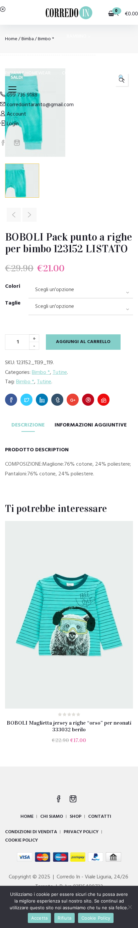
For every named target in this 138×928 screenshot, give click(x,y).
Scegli (72, 745)
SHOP (75, 816)
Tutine (60, 372)
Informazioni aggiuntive (91, 425)
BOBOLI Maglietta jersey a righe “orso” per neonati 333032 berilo (69, 726)
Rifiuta (64, 918)
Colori (12, 286)
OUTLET (12, 36)
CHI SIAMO (51, 816)
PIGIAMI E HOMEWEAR (28, 73)
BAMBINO (76, 36)
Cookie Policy (95, 918)
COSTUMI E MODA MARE (87, 73)
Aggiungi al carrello (83, 342)
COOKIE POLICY (21, 840)
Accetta (39, 918)
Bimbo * (41, 372)
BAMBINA (41, 36)
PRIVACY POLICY (81, 832)
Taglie (12, 303)
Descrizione (28, 425)
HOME (26, 816)
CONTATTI (99, 816)
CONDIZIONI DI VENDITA (31, 832)
